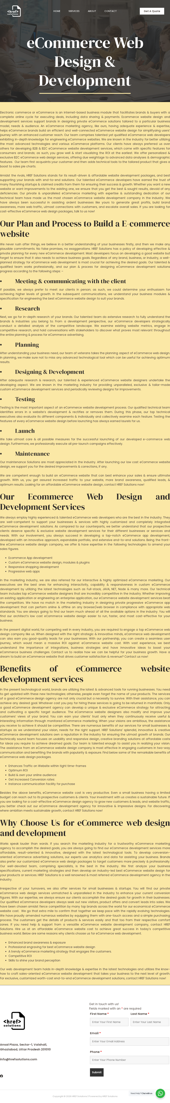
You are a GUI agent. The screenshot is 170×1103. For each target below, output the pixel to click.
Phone (96, 1052)
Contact (110, 11)
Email (95, 1033)
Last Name (140, 1014)
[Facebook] (1, 1076)
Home (56, 11)
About (92, 11)
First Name (99, 1014)
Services (74, 11)
